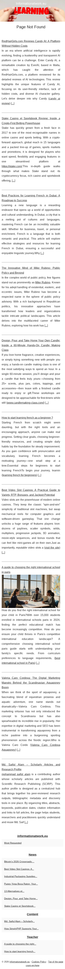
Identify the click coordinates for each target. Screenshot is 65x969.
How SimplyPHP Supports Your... (21, 928)
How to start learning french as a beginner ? (27, 417)
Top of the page (55, 962)
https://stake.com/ (12, 166)
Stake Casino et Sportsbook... (20, 906)
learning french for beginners (19, 475)
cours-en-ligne (32, 965)
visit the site (52, 547)
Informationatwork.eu (20, 962)
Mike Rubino (42, 282)
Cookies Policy (39, 962)
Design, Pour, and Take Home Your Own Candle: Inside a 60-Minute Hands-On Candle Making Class (31, 345)
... (13, 103)
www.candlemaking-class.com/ (25, 402)
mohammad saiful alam (16, 774)
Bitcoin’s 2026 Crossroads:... (19, 861)
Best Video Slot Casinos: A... (19, 869)
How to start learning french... (19, 951)
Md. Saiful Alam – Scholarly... (19, 921)
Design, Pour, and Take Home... (21, 898)
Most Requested (13, 843)
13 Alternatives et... (14, 891)
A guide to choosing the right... (20, 944)
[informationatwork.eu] (32, 11)
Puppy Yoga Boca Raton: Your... (21, 883)
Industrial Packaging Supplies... (20, 876)
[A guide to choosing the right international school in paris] (31, 591)
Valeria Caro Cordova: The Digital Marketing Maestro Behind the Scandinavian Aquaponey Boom (31, 683)
